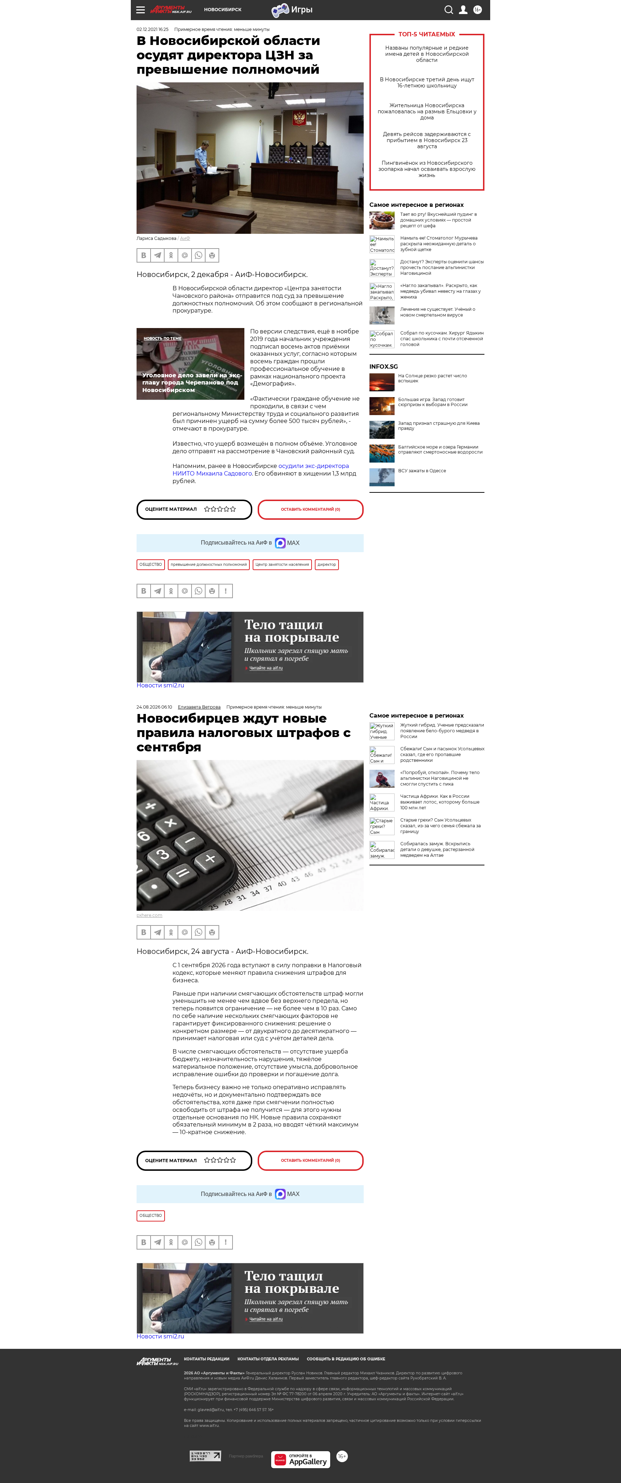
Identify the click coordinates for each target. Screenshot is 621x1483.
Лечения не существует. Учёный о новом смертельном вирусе (437, 312)
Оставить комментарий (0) (310, 509)
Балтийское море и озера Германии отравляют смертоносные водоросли (440, 450)
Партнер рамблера (246, 1456)
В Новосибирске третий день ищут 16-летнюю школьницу (427, 83)
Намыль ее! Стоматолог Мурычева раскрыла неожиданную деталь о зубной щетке (439, 243)
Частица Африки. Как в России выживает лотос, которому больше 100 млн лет (439, 801)
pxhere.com (149, 915)
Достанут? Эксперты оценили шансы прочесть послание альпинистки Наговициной (442, 267)
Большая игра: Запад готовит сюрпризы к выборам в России (433, 402)
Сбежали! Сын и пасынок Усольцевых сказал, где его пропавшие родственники (442, 754)
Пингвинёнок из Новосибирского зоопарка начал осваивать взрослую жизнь (426, 169)
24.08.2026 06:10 (154, 707)
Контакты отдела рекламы (268, 1359)
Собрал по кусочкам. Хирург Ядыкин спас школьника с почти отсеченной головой (442, 338)
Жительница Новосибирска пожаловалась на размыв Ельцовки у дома (427, 112)
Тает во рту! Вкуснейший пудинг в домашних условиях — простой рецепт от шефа (438, 219)
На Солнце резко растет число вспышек (432, 378)
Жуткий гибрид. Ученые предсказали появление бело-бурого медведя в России (442, 730)
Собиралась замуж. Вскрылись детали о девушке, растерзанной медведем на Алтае (437, 849)
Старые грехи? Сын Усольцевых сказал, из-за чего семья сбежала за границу (440, 825)
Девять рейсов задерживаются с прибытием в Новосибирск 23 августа (427, 140)
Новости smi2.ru (160, 685)
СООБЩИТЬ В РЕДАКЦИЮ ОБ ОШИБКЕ (346, 1359)
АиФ (185, 238)
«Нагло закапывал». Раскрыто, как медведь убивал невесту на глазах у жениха (440, 291)
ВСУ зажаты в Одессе (422, 470)
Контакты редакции (206, 1359)
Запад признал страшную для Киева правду (439, 426)
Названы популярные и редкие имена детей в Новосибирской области (427, 54)
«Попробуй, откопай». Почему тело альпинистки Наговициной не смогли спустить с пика (440, 778)
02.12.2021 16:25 (153, 29)
